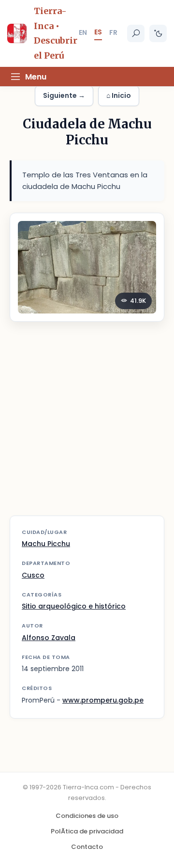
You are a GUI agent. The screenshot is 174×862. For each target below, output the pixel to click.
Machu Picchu (46, 544)
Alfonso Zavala (48, 638)
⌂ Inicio (118, 95)
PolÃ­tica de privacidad (87, 831)
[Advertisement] (87, 425)
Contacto (87, 846)
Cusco (33, 575)
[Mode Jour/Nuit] (158, 33)
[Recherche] (136, 33)
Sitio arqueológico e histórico (74, 606)
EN (83, 32)
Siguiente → (64, 95)
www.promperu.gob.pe (103, 700)
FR (113, 32)
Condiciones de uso (87, 815)
